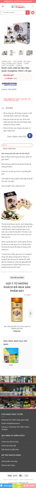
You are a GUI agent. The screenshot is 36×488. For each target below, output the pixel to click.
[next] (30, 313)
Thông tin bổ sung (9, 148)
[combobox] (14, 13)
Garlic (19, 65)
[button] (3, 6)
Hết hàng (30, 485)
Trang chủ (6, 61)
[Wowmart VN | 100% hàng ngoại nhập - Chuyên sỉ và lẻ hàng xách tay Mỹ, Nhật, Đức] (18, 6)
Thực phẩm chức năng (12, 63)
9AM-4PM (19, 486)
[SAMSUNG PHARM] (10, 84)
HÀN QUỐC (12, 89)
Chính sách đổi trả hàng (10, 442)
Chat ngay (8, 486)
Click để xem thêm (17, 277)
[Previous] (4, 33)
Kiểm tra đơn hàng (8, 465)
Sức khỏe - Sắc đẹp (22, 61)
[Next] (29, 33)
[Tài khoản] (32, 6)
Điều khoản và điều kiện (10, 449)
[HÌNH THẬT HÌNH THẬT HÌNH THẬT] (17, 33)
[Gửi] (28, 12)
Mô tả (5, 145)
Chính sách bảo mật (9, 446)
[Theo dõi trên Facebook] (29, 135)
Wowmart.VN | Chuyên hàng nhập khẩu (18, 1)
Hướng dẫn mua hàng (9, 461)
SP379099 (9, 108)
